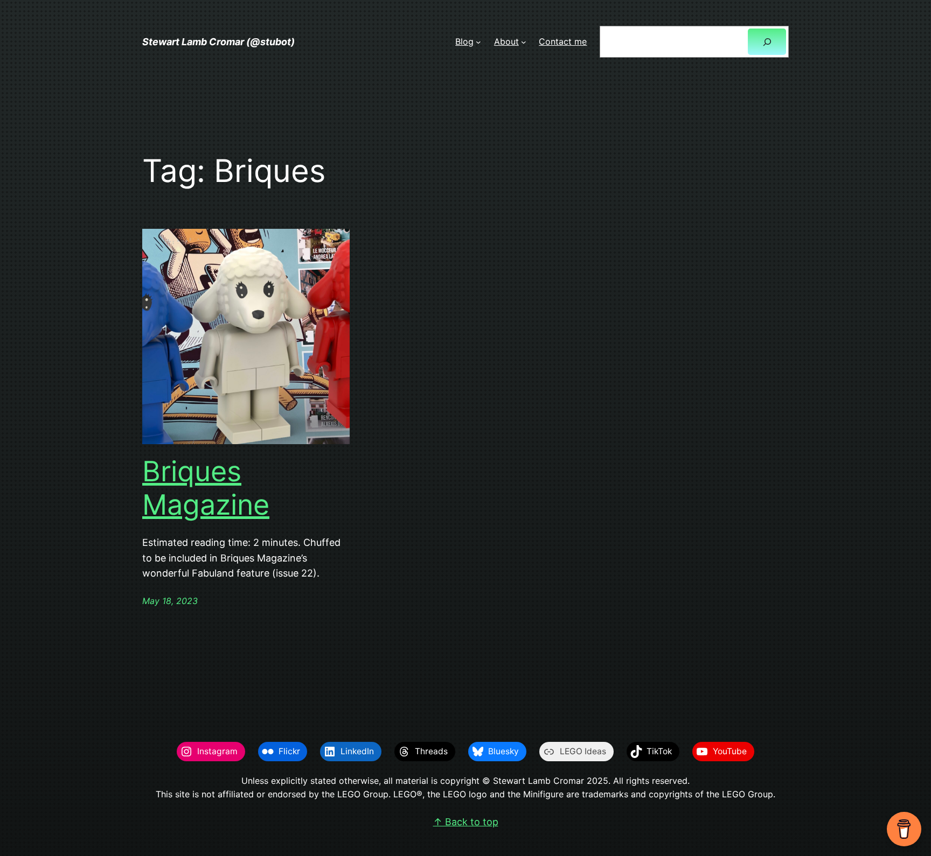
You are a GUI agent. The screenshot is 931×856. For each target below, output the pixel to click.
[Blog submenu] (478, 42)
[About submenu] (523, 42)
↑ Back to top (465, 821)
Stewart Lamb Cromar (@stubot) (218, 41)
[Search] (767, 42)
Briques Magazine (205, 488)
